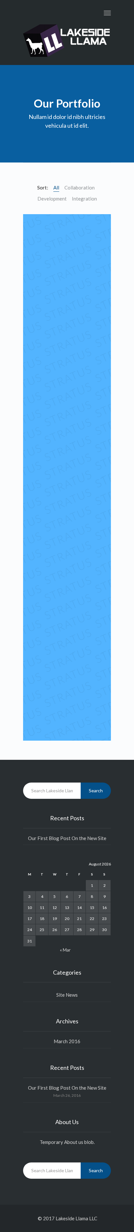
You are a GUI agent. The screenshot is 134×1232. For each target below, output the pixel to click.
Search (96, 790)
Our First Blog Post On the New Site (67, 838)
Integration (84, 198)
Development (52, 198)
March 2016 (67, 1041)
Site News (67, 995)
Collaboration (79, 187)
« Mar (65, 950)
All (56, 187)
